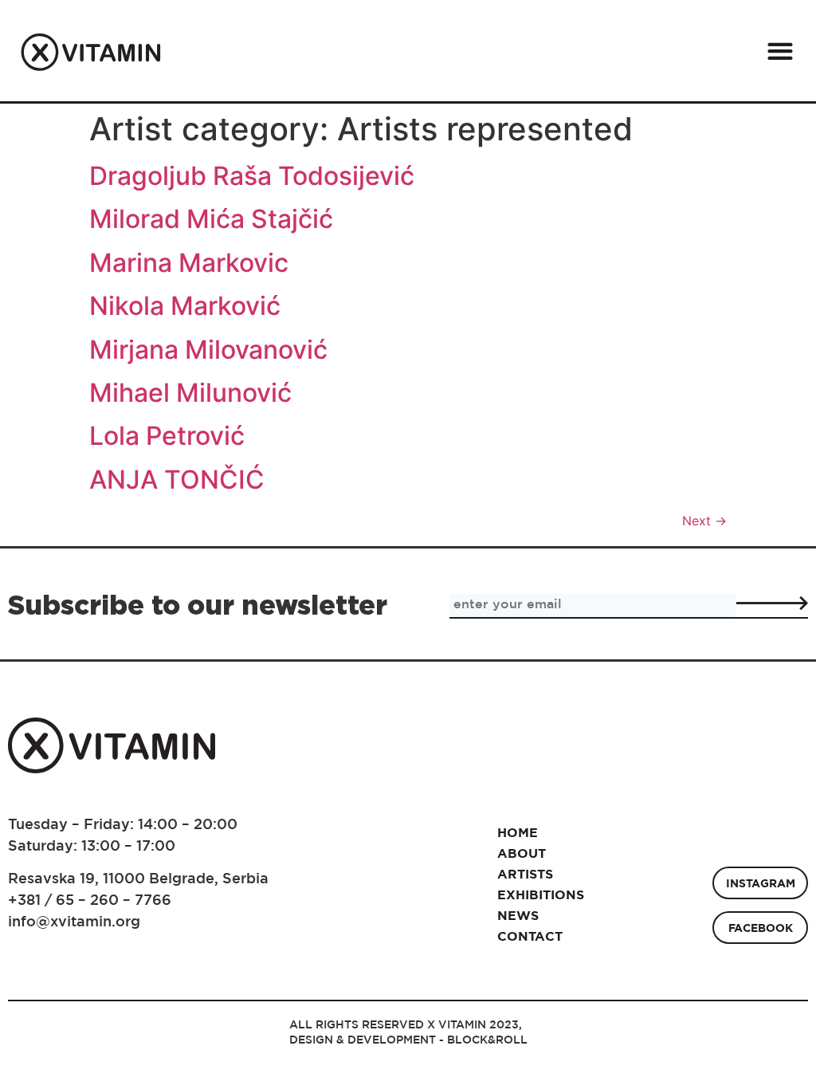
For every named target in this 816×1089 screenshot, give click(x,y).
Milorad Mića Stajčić (211, 218)
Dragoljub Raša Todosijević (251, 175)
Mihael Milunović (190, 392)
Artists (525, 874)
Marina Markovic (188, 262)
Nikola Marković (184, 305)
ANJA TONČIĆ (177, 479)
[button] (779, 50)
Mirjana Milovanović (208, 349)
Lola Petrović (167, 435)
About (521, 853)
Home (517, 832)
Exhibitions (529, 894)
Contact (529, 936)
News (518, 915)
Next (704, 521)
